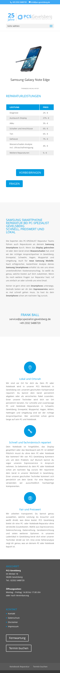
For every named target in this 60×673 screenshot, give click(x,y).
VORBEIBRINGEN (30, 172)
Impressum (13, 626)
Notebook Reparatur (19, 666)
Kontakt (11, 613)
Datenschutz (14, 618)
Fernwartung (17, 638)
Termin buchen (18, 648)
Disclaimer (13, 622)
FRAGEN (14, 183)
